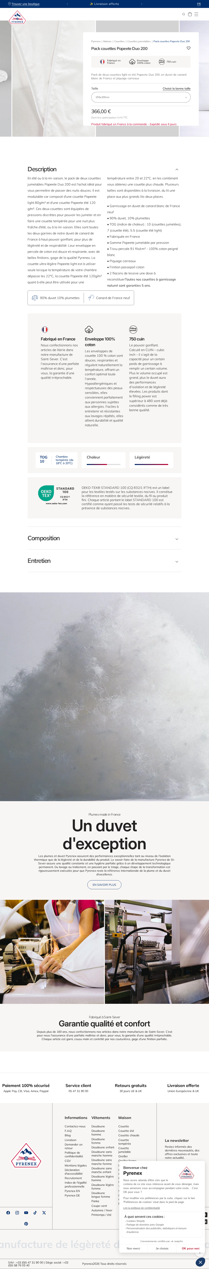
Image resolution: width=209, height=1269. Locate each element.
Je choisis (162, 1248)
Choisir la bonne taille (177, 88)
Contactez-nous (75, 1126)
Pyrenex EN (72, 1191)
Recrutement (73, 1178)
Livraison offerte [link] (183, 1085)
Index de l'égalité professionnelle (76, 1184)
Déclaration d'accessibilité (74, 1171)
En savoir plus (104, 885)
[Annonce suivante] (141, 4)
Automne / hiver (101, 1210)
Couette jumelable (124, 1150)
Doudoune (98, 1126)
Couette (123, 1126)
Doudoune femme (98, 1141)
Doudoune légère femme (102, 1186)
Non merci (133, 1248)
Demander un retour (73, 1146)
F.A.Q (68, 1131)
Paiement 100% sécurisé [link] (26, 1085)
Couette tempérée (124, 1141)
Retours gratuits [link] (131, 1085)
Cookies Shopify (136, 1221)
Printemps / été (101, 1215)
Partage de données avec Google (145, 1224)
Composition (44, 538)
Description (42, 169)
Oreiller (123, 1156)
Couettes (119, 41)
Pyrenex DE (72, 1195)
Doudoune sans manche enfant (101, 1170)
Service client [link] (78, 1085)
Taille (141, 88)
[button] (196, 14)
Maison (107, 41)
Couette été (126, 1131)
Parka (95, 1201)
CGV (68, 1161)
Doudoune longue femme (100, 1194)
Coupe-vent (99, 1206)
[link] (52, 952)
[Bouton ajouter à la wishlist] (189, 48)
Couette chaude (128, 1135)
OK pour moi (190, 1248)
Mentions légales (76, 1165)
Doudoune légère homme (102, 1178)
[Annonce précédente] (67, 4)
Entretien (39, 561)
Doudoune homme (98, 1132)
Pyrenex (95, 41)
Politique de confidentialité (74, 1154)
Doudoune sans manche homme (101, 1153)
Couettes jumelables (139, 41)
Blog (68, 1135)
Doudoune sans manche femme (101, 1161)
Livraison (70, 1140)
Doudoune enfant (102, 1147)
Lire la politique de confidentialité (141, 1208)
